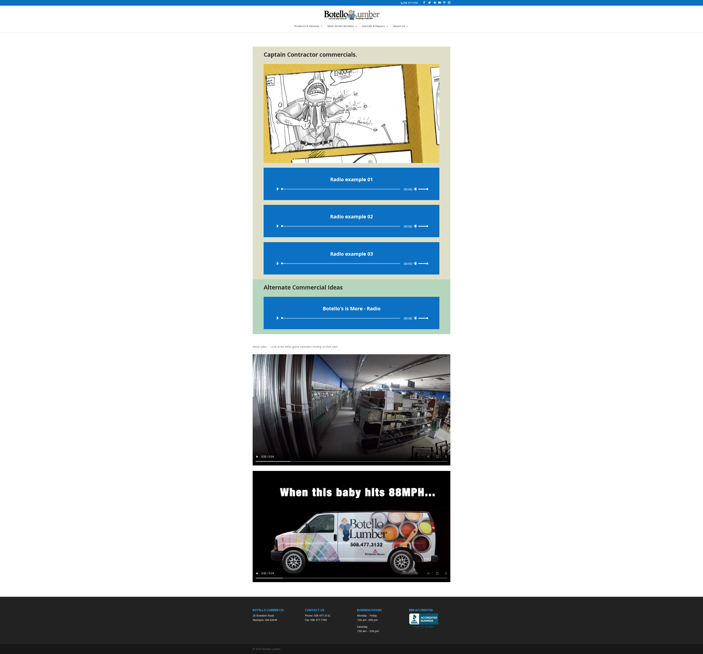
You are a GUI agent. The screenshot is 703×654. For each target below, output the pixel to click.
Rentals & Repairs (373, 26)
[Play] (277, 189)
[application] (351, 187)
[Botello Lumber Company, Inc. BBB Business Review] (423, 627)
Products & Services (306, 26)
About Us (399, 26)
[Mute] (415, 189)
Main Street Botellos (341, 26)
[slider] (423, 189)
